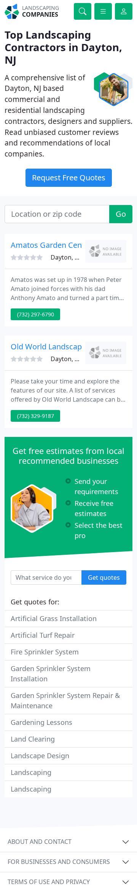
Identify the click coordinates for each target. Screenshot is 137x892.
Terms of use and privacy (49, 882)
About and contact (40, 841)
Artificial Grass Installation (54, 618)
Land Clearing (33, 738)
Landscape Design (40, 755)
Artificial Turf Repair (43, 635)
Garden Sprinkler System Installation (51, 673)
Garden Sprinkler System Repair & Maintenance (65, 700)
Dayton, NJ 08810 (75, 257)
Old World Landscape (48, 346)
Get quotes (104, 577)
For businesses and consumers (59, 862)
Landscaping (31, 772)
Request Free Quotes (68, 177)
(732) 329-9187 (35, 415)
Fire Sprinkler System (45, 651)
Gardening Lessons (41, 722)
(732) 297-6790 (35, 314)
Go (121, 214)
